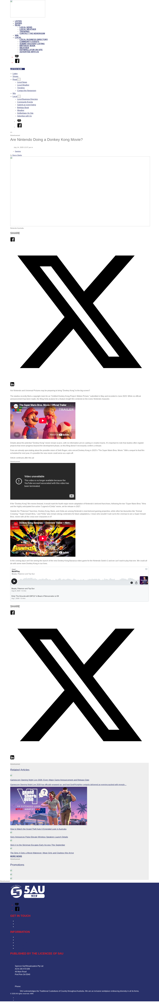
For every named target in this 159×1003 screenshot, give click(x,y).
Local (18, 38)
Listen (18, 21)
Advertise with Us (29, 52)
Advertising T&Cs (22, 943)
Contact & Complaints (24, 921)
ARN (16, 998)
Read (17, 25)
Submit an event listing (32, 44)
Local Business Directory (34, 40)
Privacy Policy (21, 937)
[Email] (16, 386)
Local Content (20, 948)
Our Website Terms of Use (25, 945)
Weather (24, 48)
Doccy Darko (17, 155)
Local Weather (28, 29)
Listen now (16, 69)
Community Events (29, 42)
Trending (24, 31)
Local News (26, 27)
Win (17, 35)
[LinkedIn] (12, 386)
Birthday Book (27, 46)
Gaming (18, 151)
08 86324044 (26, 986)
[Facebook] (17, 63)
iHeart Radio (19, 1000)
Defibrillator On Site (31, 50)
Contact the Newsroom (32, 33)
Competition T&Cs (22, 940)
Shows (18, 23)
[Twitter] (79, 380)
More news (16, 856)
